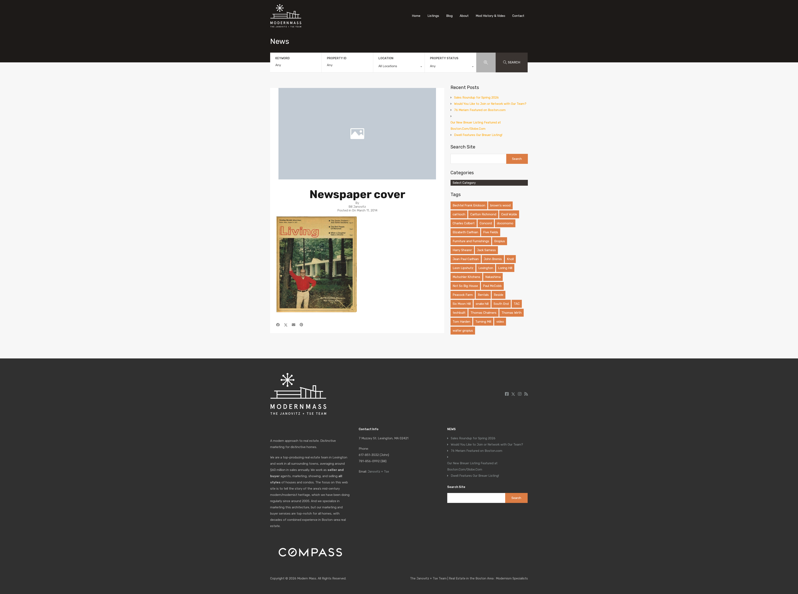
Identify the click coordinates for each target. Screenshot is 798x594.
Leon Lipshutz (463, 268)
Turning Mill (483, 322)
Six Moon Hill (462, 304)
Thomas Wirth (511, 313)
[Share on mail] (293, 325)
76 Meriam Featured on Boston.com (480, 110)
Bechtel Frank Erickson (469, 205)
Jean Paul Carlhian (466, 259)
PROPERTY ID (336, 58)
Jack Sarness (486, 250)
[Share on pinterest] (301, 325)
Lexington (485, 268)
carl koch (459, 214)
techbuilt (459, 313)
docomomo (505, 223)
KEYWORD (282, 58)
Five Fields (490, 232)
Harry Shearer (462, 250)
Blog (449, 16)
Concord (486, 223)
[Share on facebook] (278, 325)
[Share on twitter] (285, 325)
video (500, 322)
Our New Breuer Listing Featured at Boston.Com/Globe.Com (476, 126)
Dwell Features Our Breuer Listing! (478, 135)
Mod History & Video (490, 16)
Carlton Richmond (483, 214)
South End (501, 304)
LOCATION (385, 58)
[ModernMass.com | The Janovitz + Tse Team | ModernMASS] (285, 25)
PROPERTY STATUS (444, 58)
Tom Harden (461, 322)
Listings (433, 16)
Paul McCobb (492, 286)
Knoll (510, 259)
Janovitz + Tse (378, 471)
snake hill (482, 304)
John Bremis (493, 259)
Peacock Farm (463, 295)
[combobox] (399, 67)
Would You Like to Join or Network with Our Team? (490, 104)
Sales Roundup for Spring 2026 (476, 97)
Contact (518, 16)
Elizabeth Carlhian (465, 232)
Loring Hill (505, 268)
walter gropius (463, 330)
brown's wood (500, 205)
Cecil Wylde (509, 214)
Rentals (483, 295)
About (464, 16)
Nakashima (493, 277)
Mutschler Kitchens (466, 277)
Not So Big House (465, 286)
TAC (517, 304)
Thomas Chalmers (483, 313)
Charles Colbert (464, 223)
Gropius (499, 241)
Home (416, 16)
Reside (498, 295)
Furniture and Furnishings (471, 241)
